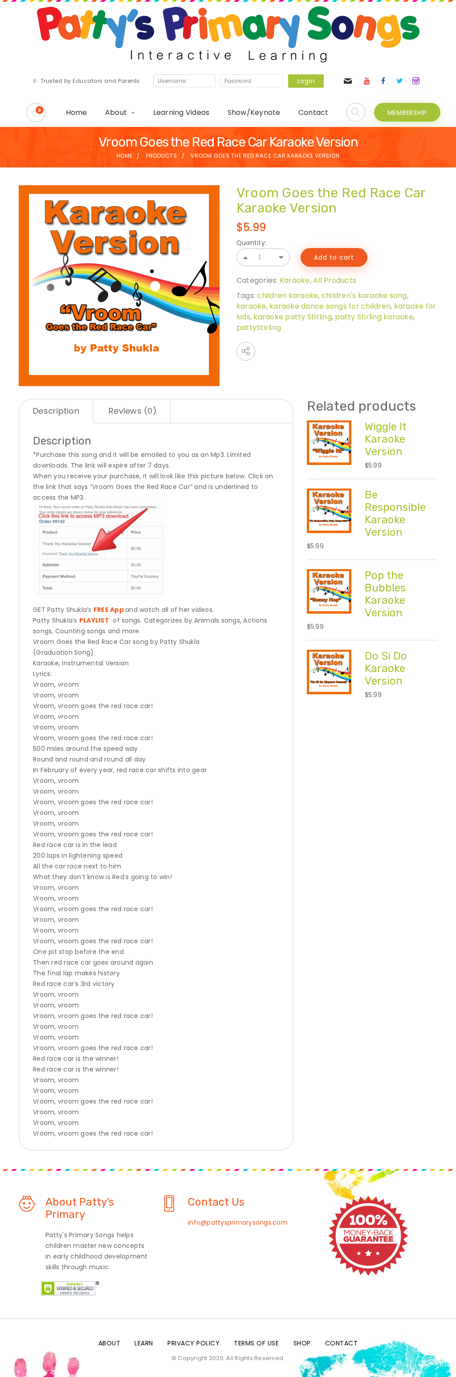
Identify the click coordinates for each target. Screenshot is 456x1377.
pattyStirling (258, 327)
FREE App (109, 609)
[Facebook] (383, 81)
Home (76, 112)
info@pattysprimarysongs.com (238, 1222)
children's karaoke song (364, 295)
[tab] (57, 411)
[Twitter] (399, 81)
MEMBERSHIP (407, 112)
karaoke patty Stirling (292, 317)
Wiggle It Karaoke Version (386, 439)
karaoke (251, 306)
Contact (313, 112)
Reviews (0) (133, 410)
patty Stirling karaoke (374, 317)
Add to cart (334, 257)
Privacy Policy (193, 1343)
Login (306, 81)
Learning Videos (181, 112)
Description (56, 410)
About (116, 112)
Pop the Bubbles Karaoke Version (385, 594)
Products (161, 155)
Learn (143, 1343)
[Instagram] (415, 81)
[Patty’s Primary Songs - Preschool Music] (228, 34)
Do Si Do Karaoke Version (386, 668)
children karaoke (287, 295)
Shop (302, 1343)
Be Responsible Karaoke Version (395, 513)
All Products (334, 280)
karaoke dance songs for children (330, 306)
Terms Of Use (256, 1343)
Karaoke (295, 280)
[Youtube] (366, 81)
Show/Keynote (254, 112)
